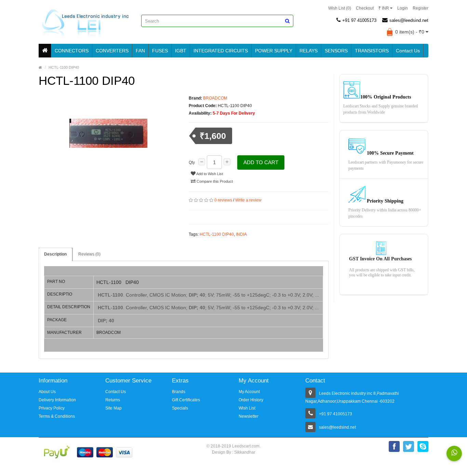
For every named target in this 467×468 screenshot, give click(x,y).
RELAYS (308, 50)
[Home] (45, 50)
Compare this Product (214, 181)
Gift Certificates (186, 400)
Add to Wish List (209, 174)
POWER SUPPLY (273, 50)
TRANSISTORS (372, 50)
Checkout (365, 8)
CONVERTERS (112, 50)
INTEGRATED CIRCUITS (221, 50)
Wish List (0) (339, 8)
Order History (251, 400)
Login (402, 8)
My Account (249, 391)
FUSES (160, 50)
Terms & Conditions (57, 416)
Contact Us (408, 50)
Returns (112, 400)
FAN (140, 50)
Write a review (248, 200)
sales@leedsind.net (408, 20)
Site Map (113, 408)
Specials (180, 408)
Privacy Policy (52, 408)
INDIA (241, 234)
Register (420, 8)
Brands (178, 391)
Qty (192, 162)
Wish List (247, 408)
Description (55, 254)
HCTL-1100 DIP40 (217, 234)
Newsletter (248, 416)
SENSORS (336, 50)
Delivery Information (57, 400)
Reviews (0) (89, 254)
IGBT (180, 50)
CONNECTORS (72, 50)
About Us (47, 391)
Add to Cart (260, 162)
